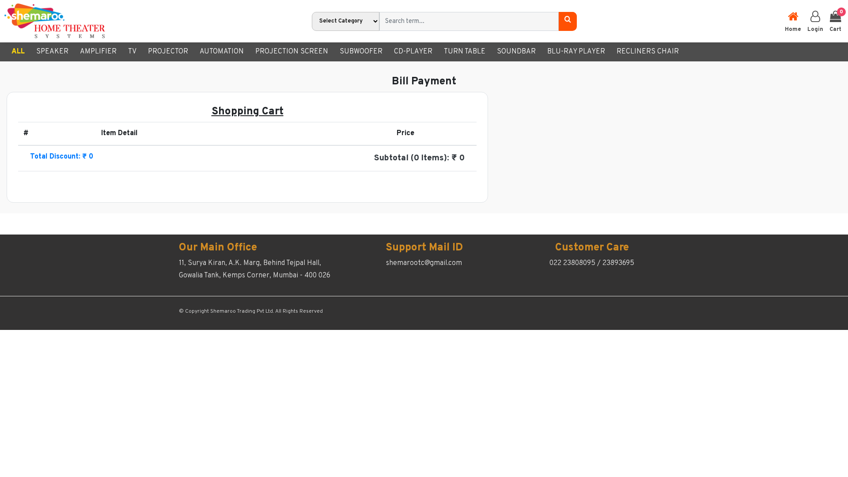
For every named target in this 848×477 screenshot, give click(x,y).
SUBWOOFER (361, 51)
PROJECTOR (168, 51)
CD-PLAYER (413, 51)
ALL (18, 51)
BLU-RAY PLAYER (576, 51)
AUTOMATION (222, 51)
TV (132, 51)
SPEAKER (52, 51)
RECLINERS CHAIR (648, 51)
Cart (835, 20)
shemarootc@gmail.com (424, 263)
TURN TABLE (464, 51)
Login (815, 29)
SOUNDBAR (516, 51)
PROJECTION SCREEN (291, 51)
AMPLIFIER (98, 51)
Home (793, 29)
